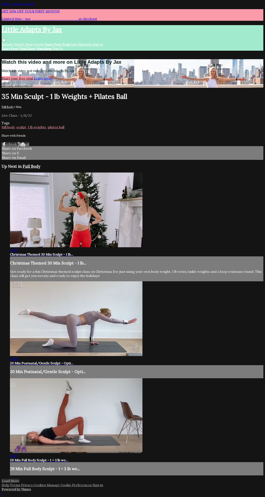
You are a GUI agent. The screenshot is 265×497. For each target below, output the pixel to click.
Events (39, 44)
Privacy (27, 485)
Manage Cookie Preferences (70, 485)
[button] (3, 40)
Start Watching (81, 44)
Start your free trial (18, 78)
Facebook (10, 144)
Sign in (98, 44)
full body (8, 127)
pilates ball (56, 127)
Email (24, 144)
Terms (15, 485)
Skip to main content (18, 4)
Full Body (8, 107)
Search (19, 44)
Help (6, 485)
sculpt (21, 127)
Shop (29, 44)
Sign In (57, 48)
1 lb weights (37, 127)
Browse (8, 44)
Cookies (40, 485)
